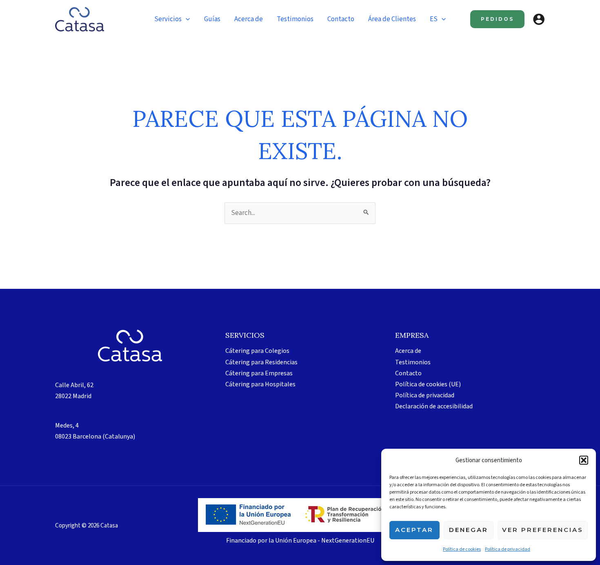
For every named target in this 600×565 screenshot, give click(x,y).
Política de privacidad (507, 549)
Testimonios (413, 362)
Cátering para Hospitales (260, 384)
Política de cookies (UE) (428, 384)
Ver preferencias (542, 530)
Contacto (408, 373)
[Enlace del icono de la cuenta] (539, 19)
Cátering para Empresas (259, 373)
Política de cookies (462, 549)
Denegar (468, 530)
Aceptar (414, 530)
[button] (584, 460)
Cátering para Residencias (261, 362)
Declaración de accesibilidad (434, 406)
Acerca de (408, 350)
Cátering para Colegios (257, 350)
